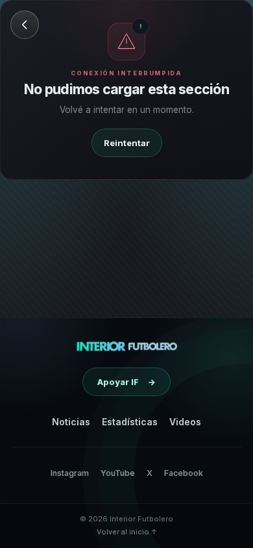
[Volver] (24, 24)
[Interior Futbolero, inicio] (127, 346)
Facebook (183, 473)
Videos (185, 421)
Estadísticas (130, 421)
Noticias (71, 421)
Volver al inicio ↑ (127, 531)
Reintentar (127, 143)
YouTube (118, 473)
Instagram (70, 473)
